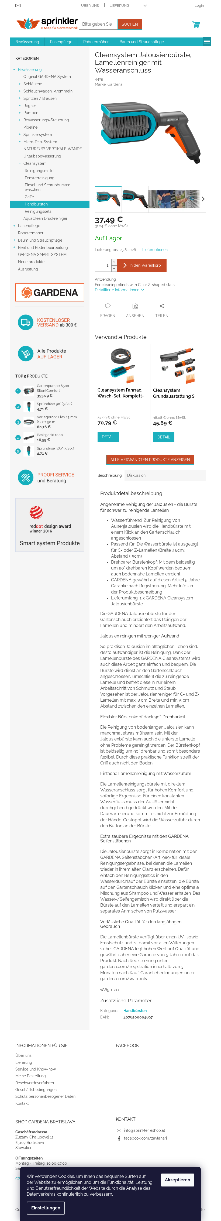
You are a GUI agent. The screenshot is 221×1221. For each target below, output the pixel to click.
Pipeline (30, 127)
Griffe (29, 197)
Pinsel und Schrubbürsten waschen (47, 187)
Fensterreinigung (39, 178)
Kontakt (22, 1103)
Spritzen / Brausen (40, 98)
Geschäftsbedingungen (36, 1090)
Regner (29, 106)
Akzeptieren (177, 1179)
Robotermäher (30, 233)
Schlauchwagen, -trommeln (47, 91)
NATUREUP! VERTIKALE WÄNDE (52, 149)
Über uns (90, 6)
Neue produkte (31, 262)
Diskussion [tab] (136, 475)
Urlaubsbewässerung (42, 156)
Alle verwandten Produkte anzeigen (150, 460)
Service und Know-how (35, 1069)
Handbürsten (36, 204)
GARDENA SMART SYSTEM (42, 254)
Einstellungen (45, 1207)
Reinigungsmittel (39, 171)
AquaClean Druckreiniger (45, 218)
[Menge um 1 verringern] (114, 268)
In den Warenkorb (145, 265)
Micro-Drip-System (40, 142)
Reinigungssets (38, 211)
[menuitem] (27, 41)
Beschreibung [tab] (110, 475)
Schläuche (32, 84)
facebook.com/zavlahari (145, 1138)
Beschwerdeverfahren (34, 1083)
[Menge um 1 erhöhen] (114, 262)
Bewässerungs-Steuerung (46, 120)
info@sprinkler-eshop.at (144, 1130)
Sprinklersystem (37, 134)
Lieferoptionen (155, 250)
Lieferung (119, 6)
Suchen (130, 24)
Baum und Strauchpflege (40, 240)
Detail (108, 437)
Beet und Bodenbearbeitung (43, 247)
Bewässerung (30, 69)
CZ (17, 1179)
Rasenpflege (29, 226)
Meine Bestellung (30, 1076)
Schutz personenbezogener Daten (45, 1096)
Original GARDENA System (47, 76)
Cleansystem (35, 163)
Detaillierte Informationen (117, 290)
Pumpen (30, 113)
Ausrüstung (28, 269)
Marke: (109, 84)
